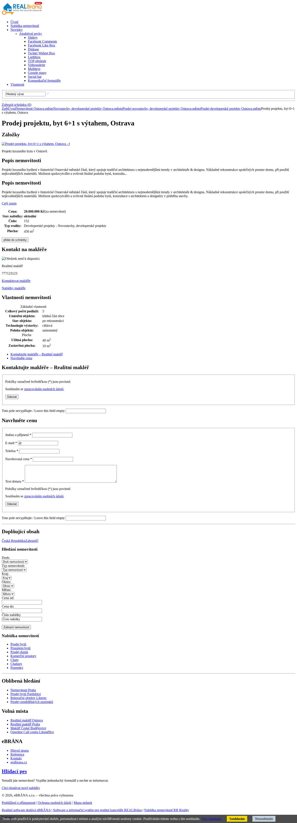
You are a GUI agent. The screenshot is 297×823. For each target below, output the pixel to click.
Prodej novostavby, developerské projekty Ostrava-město (161, 108)
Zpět (5, 108)
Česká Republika (13, 541)
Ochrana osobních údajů (54, 803)
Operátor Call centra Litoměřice (32, 732)
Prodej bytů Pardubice (25, 694)
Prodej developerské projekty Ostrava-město (230, 108)
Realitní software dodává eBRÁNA (26, 810)
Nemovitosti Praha (23, 690)
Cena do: (8, 606)
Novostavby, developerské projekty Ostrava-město (87, 108)
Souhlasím (237, 819)
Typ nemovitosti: (13, 566)
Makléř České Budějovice (28, 728)
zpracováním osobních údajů (43, 389)
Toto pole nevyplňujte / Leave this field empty (33, 411)
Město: (6, 590)
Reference (17, 754)
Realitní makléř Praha (25, 724)
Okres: (6, 582)
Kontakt (16, 758)
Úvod (12, 108)
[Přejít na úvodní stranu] (23, 14)
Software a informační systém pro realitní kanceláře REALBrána (97, 810)
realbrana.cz (18, 762)
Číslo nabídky (11, 615)
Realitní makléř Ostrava (26, 720)
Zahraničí (31, 541)
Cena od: (8, 598)
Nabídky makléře (13, 288)
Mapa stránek (83, 803)
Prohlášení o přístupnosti (18, 803)
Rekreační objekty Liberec (28, 698)
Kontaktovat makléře (16, 281)
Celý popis (9, 203)
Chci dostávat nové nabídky (21, 788)
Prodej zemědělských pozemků (31, 702)
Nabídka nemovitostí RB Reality (166, 810)
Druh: (6, 558)
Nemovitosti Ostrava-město (34, 108)
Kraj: (5, 574)
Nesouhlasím (264, 819)
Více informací (211, 819)
